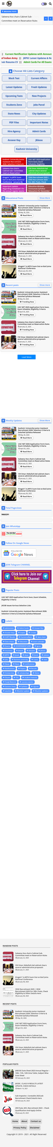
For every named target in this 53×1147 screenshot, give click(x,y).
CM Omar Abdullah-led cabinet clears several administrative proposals (33, 252)
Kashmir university (21, 659)
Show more (45, 285)
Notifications (10, 668)
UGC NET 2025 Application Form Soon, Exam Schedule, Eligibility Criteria (34, 222)
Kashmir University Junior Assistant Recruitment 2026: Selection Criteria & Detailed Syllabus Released (34, 208)
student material (30, 677)
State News (14, 113)
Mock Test (14, 78)
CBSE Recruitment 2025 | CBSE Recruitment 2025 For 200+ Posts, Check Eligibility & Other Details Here (31, 991)
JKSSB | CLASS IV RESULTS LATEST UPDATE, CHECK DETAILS (29, 1084)
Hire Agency (14, 131)
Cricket (33, 632)
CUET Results (10, 637)
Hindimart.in (26, 1141)
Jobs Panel (39, 104)
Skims (37, 673)
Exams (7, 646)
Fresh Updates (39, 87)
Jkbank (20, 650)
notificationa (29, 664)
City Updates (39, 113)
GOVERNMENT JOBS (23, 646)
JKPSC (7, 655)
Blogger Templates (24, 1139)
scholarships (24, 673)
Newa (7, 664)
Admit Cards (39, 131)
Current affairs (26, 637)
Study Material (10, 682)
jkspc (27, 655)
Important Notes (39, 122)
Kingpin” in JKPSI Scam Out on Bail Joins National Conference (34, 267)
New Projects (39, 95)
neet (45, 659)
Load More (26, 357)
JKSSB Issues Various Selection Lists (16, 605)
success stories (27, 682)
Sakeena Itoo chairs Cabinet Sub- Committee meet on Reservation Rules (19, 18)
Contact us (36, 1121)
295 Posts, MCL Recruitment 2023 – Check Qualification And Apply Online (32, 1109)
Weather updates (41, 691)
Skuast (7, 677)
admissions (9, 628)
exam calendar (38, 641)
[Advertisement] (26, 38)
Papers (23, 668)
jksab (17, 655)
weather (8, 691)
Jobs (6, 659)
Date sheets (9, 641)
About (24, 1121)
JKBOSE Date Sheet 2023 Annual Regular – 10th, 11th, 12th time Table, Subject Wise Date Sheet (32, 1073)
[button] (46, 19)
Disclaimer (35, 1127)
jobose (46, 655)
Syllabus (24, 686)
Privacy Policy (19, 1127)
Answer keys (10, 632)
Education (23, 641)
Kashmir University (26, 148)
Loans (36, 659)
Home (15, 1121)
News (17, 664)
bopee (22, 632)
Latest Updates (14, 87)
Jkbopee (32, 650)
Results (34, 668)
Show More (45, 198)
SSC (17, 677)
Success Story (10, 686)
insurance (9, 650)
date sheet (42, 637)
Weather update (23, 691)
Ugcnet (36, 686)
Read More (27, 215)
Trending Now (28, 302)
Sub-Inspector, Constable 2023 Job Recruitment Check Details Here (29, 1097)
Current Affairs (39, 78)
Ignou (39, 646)
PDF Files (14, 122)
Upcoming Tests (14, 95)
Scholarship (9, 673)
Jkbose (39, 140)
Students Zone (14, 104)
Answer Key (14, 140)
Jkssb (36, 655)
